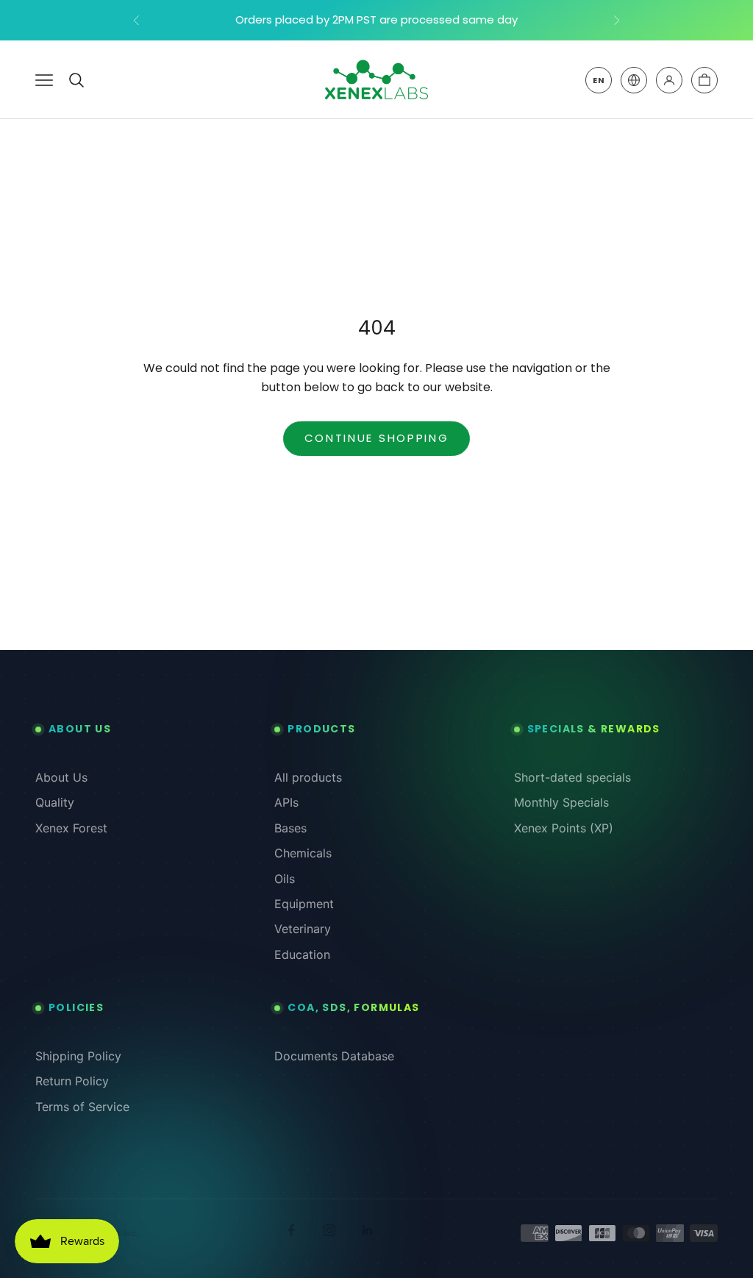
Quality (54, 802)
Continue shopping (376, 438)
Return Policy (72, 1081)
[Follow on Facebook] (291, 1230)
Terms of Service (82, 1106)
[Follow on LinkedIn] (367, 1230)
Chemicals (303, 853)
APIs (286, 802)
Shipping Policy (78, 1056)
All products (308, 777)
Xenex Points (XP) (563, 828)
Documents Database (334, 1056)
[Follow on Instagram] (329, 1230)
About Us (61, 777)
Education (302, 954)
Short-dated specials (572, 777)
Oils (284, 878)
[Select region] (634, 80)
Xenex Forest (71, 828)
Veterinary (302, 928)
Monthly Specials (561, 802)
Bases (290, 828)
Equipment (304, 903)
